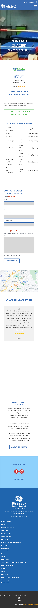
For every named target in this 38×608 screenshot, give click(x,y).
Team (3, 554)
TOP (19, 601)
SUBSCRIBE (19, 479)
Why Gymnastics (6, 534)
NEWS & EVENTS (7, 565)
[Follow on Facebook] (16, 471)
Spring (3, 571)
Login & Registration (7, 527)
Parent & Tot (5, 559)
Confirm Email (8, 221)
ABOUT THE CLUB (19, 447)
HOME (3, 525)
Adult (3, 556)
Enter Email (7, 213)
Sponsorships (5, 580)
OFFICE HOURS (6, 521)
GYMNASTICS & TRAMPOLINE (11, 542)
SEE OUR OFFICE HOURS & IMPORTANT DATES (19, 113)
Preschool (4, 545)
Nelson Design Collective (30, 604)
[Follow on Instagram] (21, 471)
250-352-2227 (21, 86)
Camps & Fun (5, 551)
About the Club (6, 536)
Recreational (5, 548)
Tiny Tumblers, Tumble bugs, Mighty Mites (14, 562)
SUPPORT (4, 574)
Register (32, 2)
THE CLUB (4, 531)
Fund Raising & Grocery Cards (10, 577)
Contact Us (4, 539)
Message (10, 231)
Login (25, 2)
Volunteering (5, 583)
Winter (3, 568)
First (5, 200)
